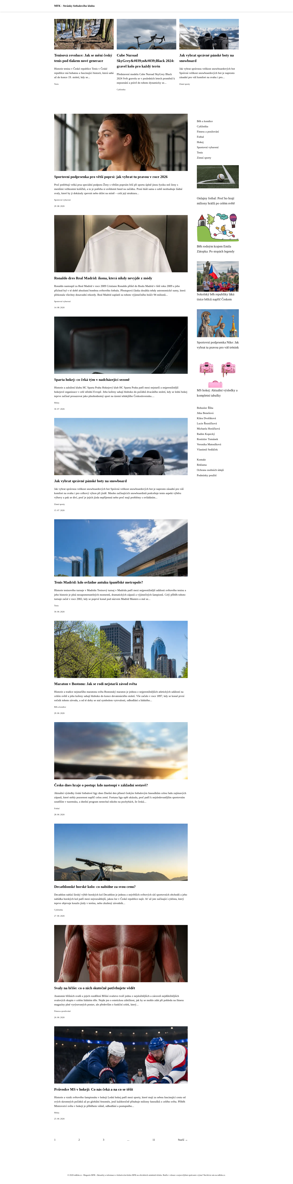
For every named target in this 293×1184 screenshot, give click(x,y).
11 (153, 1139)
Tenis (56, 84)
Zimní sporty (184, 84)
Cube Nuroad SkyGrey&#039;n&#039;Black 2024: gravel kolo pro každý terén (145, 60)
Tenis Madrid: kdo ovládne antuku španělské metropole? (98, 582)
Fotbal (57, 808)
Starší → (183, 1139)
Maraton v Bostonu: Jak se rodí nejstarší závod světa (95, 684)
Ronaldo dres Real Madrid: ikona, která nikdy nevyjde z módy (103, 278)
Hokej (56, 403)
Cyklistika (121, 90)
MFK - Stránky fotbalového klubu (74, 5)
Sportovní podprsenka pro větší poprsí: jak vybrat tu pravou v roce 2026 (111, 177)
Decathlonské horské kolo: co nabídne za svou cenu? (95, 887)
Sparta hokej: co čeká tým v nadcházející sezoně (92, 380)
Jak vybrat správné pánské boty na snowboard (90, 481)
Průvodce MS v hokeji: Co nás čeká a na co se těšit (93, 1089)
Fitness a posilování (62, 1011)
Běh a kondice (60, 707)
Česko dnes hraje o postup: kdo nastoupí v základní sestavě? (101, 785)
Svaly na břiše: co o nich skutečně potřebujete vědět (94, 988)
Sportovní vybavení (62, 200)
